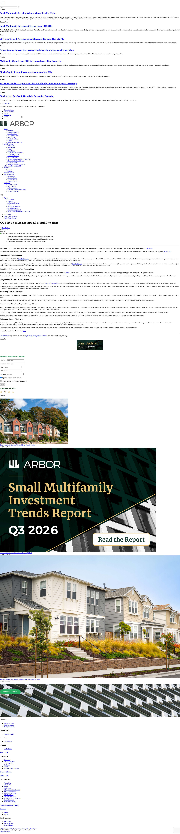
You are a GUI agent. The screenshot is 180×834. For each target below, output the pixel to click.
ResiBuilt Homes (77, 264)
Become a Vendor (13, 191)
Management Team (13, 135)
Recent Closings (12, 179)
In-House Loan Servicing (15, 142)
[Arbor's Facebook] (6, 392)
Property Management (14, 210)
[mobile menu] (1, 195)
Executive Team (12, 134)
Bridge (10, 149)
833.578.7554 (8, 741)
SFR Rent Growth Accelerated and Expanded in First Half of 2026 (32, 39)
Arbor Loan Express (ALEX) (12, 166)
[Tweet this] (5, 231)
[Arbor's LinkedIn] (2, 392)
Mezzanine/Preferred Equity (16, 161)
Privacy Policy (4, 828)
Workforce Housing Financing (17, 164)
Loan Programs (8, 144)
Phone (2, 367)
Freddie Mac (11, 147)
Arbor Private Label (13, 154)
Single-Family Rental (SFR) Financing (19, 159)
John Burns (149, 248)
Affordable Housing (13, 156)
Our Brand (11, 130)
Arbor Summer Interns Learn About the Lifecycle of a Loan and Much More (37, 50)
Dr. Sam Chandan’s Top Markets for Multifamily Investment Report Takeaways (38, 83)
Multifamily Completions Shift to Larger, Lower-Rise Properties (31, 61)
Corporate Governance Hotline (17, 189)
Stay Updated (12, 186)
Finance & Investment (14, 206)
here (24, 331)
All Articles (11, 199)
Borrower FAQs (12, 181)
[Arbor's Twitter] (4, 392)
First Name (3, 360)
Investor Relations (9, 173)
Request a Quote (9, 110)
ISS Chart (10, 763)
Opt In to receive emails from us (11, 378)
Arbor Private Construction (16, 152)
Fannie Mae (11, 146)
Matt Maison (6, 228)
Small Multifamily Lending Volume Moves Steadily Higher (28, 13)
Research (6, 167)
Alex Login (7, 115)
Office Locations (9, 111)
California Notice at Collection (19, 828)
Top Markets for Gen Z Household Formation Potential (26, 96)
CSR (9, 204)
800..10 (9, 734)
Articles (10, 169)
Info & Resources (9, 174)
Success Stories (12, 178)
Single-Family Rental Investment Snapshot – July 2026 (26, 72)
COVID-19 (7, 214)
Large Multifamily (13, 208)
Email (1, 371)
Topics (6, 198)
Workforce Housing (9, 801)
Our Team (7, 765)
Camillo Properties (23, 259)
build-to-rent (167, 251)
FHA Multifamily (13, 157)
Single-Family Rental (10, 218)
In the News (11, 176)
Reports (10, 171)
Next (9, 103)
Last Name (3, 364)
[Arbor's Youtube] (14, 392)
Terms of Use (33, 828)
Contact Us (7, 183)
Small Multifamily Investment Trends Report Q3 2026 (26, 26)
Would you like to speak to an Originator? (14, 381)
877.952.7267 (8, 749)
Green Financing (12, 162)
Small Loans (11, 151)
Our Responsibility (13, 132)
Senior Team (11, 137)
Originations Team (13, 139)
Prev (5, 103)
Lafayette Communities (51, 283)
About (6, 129)
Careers (6, 113)
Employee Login (5, 831)
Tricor (67, 272)
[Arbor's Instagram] (10, 392)
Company (3, 374)
